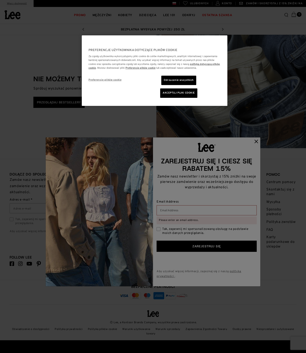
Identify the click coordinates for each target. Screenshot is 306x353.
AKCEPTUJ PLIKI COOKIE (179, 92)
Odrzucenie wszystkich (179, 80)
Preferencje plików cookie (104, 79)
